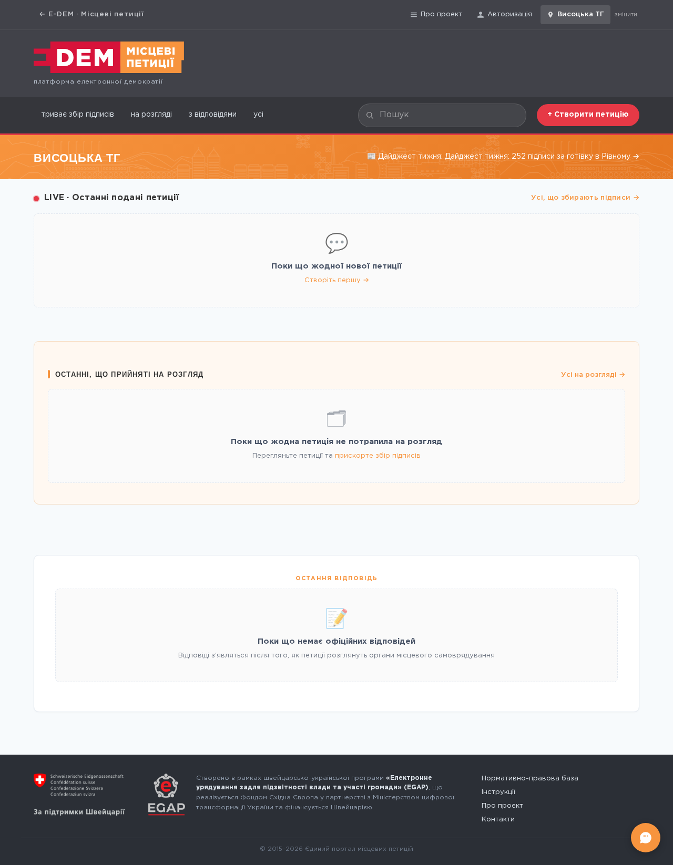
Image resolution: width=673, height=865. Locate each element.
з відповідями (213, 114)
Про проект (441, 14)
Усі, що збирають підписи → (585, 198)
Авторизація (509, 14)
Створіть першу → (336, 280)
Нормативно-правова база (530, 778)
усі (258, 114)
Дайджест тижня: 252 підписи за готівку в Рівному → (542, 156)
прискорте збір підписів (378, 456)
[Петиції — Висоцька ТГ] (109, 57)
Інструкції (498, 792)
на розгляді (151, 114)
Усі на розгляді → (593, 375)
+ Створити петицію (588, 114)
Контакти (498, 819)
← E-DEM (91, 14)
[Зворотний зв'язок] (645, 837)
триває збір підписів (77, 114)
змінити (626, 14)
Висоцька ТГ (580, 14)
